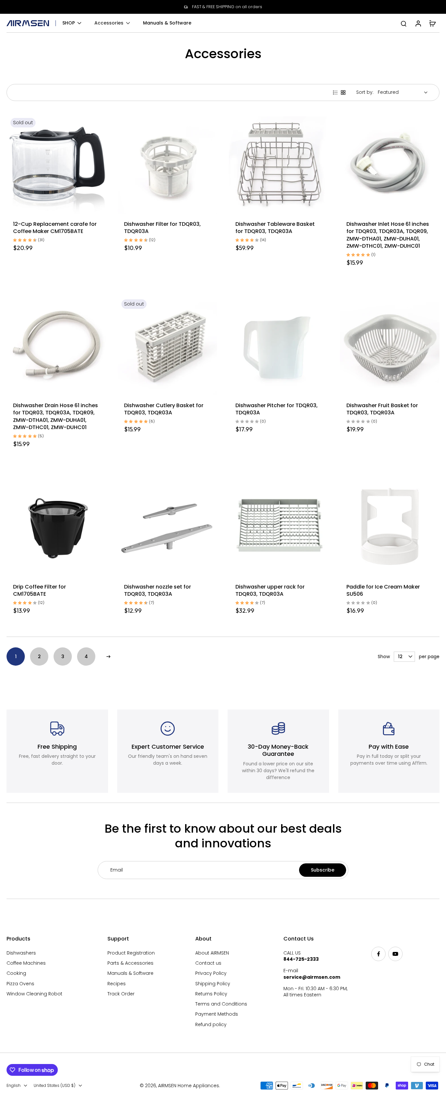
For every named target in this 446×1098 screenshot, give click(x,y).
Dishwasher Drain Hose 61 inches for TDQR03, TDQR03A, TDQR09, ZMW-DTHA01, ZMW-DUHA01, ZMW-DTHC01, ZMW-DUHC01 (55, 416)
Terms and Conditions (221, 1004)
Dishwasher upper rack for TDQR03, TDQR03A (270, 590)
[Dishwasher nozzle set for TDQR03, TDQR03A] (167, 526)
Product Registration (131, 953)
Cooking (16, 973)
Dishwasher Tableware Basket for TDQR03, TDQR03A (275, 227)
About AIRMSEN (212, 953)
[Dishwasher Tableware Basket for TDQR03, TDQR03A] (278, 164)
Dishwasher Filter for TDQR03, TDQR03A (162, 227)
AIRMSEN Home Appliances (188, 1085)
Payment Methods (216, 1014)
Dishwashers (21, 953)
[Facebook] (378, 954)
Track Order (121, 994)
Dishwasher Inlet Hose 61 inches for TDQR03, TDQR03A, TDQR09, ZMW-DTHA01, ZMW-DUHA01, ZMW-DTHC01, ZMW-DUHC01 (387, 235)
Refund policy (211, 1025)
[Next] (108, 656)
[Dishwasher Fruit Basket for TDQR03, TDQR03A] (389, 345)
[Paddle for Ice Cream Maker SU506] (389, 526)
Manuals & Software (130, 973)
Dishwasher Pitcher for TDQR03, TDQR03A (276, 409)
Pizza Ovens (20, 984)
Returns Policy (211, 994)
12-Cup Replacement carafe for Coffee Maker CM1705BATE (55, 227)
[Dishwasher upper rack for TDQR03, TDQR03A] (278, 526)
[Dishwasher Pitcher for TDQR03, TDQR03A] (278, 345)
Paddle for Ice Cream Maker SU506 (383, 590)
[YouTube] (395, 954)
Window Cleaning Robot (34, 994)
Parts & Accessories (130, 963)
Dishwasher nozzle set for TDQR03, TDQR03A (157, 590)
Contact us (208, 963)
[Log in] (418, 23)
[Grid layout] (343, 92)
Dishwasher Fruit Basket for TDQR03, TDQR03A (382, 409)
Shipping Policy (212, 984)
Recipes (116, 984)
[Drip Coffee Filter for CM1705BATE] (56, 526)
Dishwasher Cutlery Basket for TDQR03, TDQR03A (163, 409)
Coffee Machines (26, 963)
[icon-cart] (432, 23)
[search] (403, 23)
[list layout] (335, 92)
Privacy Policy (211, 973)
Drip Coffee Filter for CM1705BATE (39, 590)
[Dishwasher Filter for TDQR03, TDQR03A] (167, 164)
